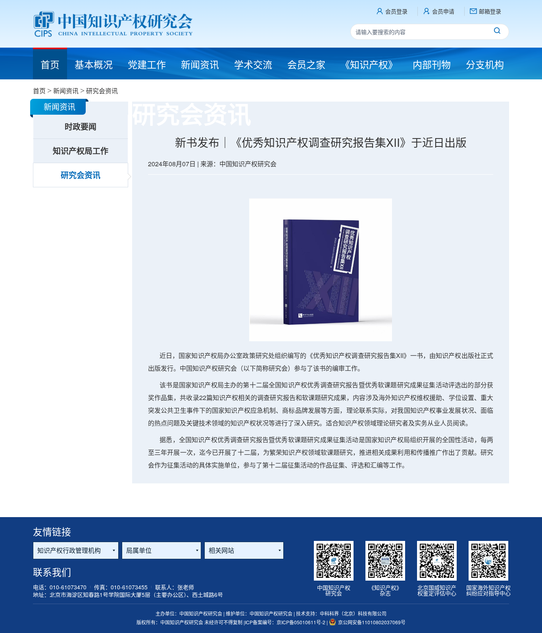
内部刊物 (432, 64)
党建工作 (147, 64)
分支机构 (485, 64)
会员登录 (396, 11)
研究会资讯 (80, 175)
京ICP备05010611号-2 (302, 622)
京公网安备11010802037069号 (372, 622)
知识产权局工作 (80, 150)
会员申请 (443, 11)
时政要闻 (80, 126)
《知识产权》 (369, 64)
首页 (39, 90)
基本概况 (94, 64)
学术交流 (253, 64)
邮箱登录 (490, 11)
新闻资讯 (200, 64)
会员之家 (306, 64)
